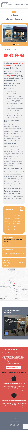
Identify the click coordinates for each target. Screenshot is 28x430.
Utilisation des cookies (14, 421)
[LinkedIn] (18, 425)
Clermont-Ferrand (14, 19)
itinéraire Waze (6, 244)
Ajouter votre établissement (13, 367)
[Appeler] (6, 55)
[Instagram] (14, 425)
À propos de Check (18, 4)
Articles (10, 4)
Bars (14, 11)
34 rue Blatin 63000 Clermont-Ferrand (12, 240)
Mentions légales (14, 418)
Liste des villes (14, 415)
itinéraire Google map (8, 243)
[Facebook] (11, 425)
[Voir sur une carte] (22, 55)
